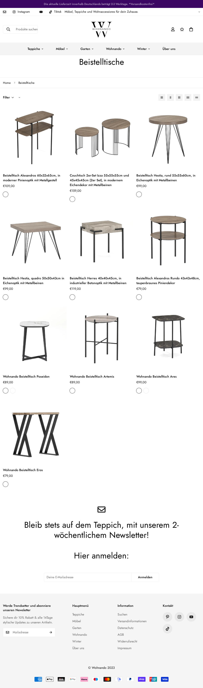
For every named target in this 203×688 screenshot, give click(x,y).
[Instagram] (179, 617)
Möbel (60, 49)
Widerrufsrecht (127, 641)
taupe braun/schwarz (5, 194)
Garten (85, 49)
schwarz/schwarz (5, 390)
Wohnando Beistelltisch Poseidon (26, 376)
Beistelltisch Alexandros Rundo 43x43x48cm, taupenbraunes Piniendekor (168, 280)
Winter (142, 49)
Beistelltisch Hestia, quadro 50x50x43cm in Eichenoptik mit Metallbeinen (33, 280)
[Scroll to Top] (195, 666)
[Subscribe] (50, 632)
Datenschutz (125, 628)
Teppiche (34, 49)
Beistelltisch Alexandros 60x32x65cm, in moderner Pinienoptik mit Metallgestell (31, 177)
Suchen (122, 614)
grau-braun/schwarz (72, 390)
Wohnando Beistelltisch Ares (156, 376)
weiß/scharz (12, 390)
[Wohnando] (101, 29)
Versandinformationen (132, 621)
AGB (121, 634)
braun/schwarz (72, 199)
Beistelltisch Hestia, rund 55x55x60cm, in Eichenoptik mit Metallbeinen (165, 177)
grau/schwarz (72, 297)
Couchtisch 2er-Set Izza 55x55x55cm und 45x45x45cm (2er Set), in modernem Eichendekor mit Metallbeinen (99, 180)
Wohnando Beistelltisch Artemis (92, 376)
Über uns (169, 49)
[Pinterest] (167, 617)
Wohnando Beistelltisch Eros (23, 470)
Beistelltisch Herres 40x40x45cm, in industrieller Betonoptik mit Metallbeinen (98, 280)
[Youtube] (41, 11)
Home (7, 83)
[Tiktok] (167, 629)
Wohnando (113, 49)
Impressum (124, 648)
